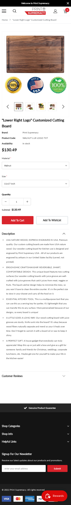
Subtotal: (6, 209)
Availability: (7, 143)
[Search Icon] (14, 11)
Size (4, 176)
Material (6, 158)
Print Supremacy (30, 132)
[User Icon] (55, 11)
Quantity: (6, 194)
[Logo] (35, 11)
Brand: (5, 132)
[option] (30, 3)
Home (5, 19)
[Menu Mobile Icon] (4, 11)
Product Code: (9, 138)
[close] (68, 3)
